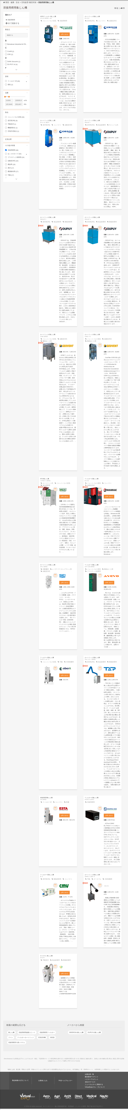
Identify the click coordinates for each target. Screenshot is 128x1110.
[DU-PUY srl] (112, 131)
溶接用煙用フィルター (47, 1032)
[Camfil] (67, 27)
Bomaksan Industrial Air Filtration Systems (17, 44)
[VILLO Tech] (67, 490)
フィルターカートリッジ (25, 1037)
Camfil (10, 51)
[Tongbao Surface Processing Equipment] (67, 967)
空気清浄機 (42, 1037)
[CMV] (67, 886)
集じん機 (11, 1032)
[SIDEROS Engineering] (112, 27)
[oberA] (67, 668)
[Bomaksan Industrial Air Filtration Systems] (112, 490)
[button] (16, 29)
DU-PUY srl (12, 64)
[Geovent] (67, 345)
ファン (10, 1037)
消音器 (52, 1037)
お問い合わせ (64, 34)
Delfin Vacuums (13, 62)
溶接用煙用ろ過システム (16, 1042)
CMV (10, 54)
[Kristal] (112, 576)
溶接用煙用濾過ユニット (27, 1032)
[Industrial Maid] (112, 809)
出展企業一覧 (89, 1074)
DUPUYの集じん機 (94, 1032)
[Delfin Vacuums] (112, 886)
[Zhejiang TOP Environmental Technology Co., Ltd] (112, 668)
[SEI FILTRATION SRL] (67, 576)
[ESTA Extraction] (67, 809)
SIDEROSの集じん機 (76, 1032)
